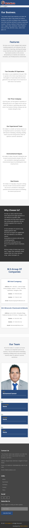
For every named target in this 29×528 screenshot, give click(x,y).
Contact (4, 487)
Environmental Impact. (14, 154)
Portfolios (4, 484)
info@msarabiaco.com (10, 470)
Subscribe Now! (7, 513)
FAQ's (3, 490)
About (3, 479)
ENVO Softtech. (24, 526)
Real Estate (15, 181)
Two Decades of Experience (14, 71)
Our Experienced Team (14, 126)
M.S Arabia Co (8, 523)
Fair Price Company (14, 99)
